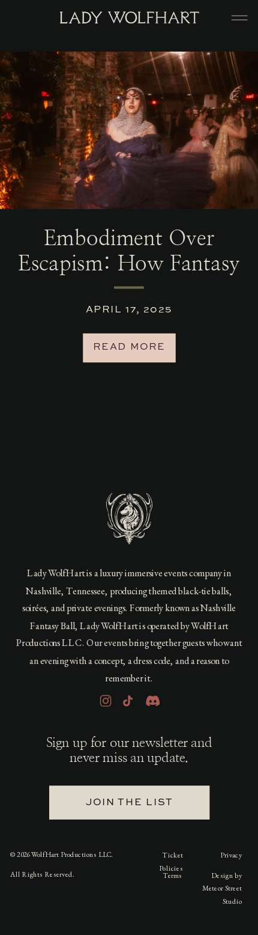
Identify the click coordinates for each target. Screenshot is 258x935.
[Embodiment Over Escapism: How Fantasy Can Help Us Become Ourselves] (129, 130)
